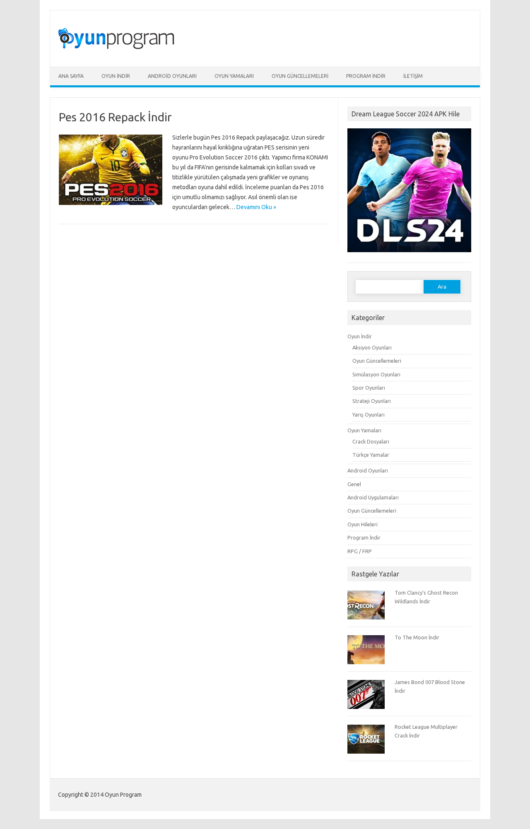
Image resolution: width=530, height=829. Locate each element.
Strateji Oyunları (371, 401)
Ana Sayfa (71, 76)
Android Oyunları (172, 76)
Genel (354, 484)
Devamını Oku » (256, 207)
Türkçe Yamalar (370, 455)
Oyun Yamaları (234, 76)
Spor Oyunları (368, 387)
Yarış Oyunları (368, 414)
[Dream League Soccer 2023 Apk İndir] (409, 256)
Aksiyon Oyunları (372, 347)
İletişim (413, 76)
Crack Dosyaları (370, 441)
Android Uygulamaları (373, 497)
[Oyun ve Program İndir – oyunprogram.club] (119, 52)
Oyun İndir (115, 76)
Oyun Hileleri (362, 524)
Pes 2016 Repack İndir (115, 117)
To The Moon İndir (417, 637)
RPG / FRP (359, 551)
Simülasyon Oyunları (376, 374)
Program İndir (365, 76)
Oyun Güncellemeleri (300, 76)
